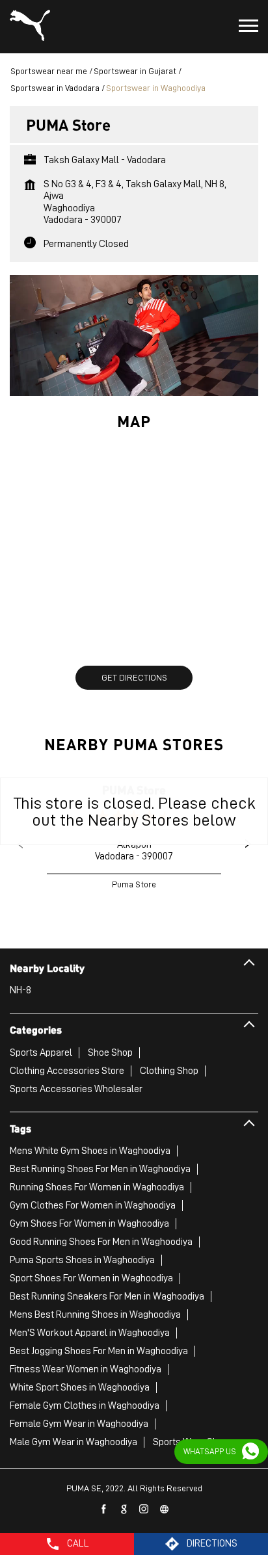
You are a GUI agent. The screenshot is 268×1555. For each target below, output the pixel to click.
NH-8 (20, 990)
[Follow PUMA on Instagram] (144, 1509)
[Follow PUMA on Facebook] (104, 1509)
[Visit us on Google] (124, 1509)
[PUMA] (30, 27)
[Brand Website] (164, 1509)
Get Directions (134, 677)
